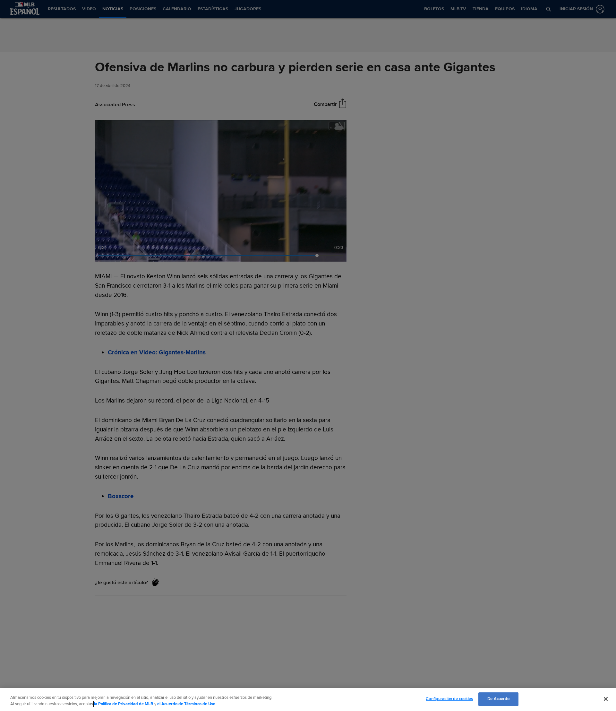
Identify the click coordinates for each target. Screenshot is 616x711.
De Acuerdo (498, 698)
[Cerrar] (606, 699)
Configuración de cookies (449, 698)
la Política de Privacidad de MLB (123, 704)
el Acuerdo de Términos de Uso (186, 704)
